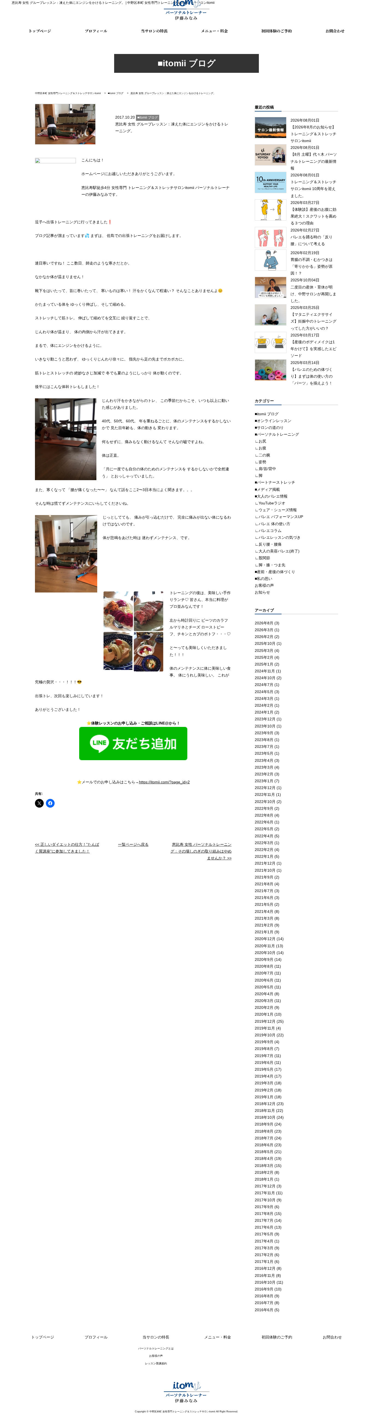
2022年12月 (265, 788)
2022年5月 (264, 829)
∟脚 (258, 475)
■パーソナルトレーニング (277, 434)
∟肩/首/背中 (265, 469)
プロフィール (96, 31)
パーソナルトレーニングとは (156, 1348)
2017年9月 (264, 1207)
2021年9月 (264, 877)
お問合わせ (335, 31)
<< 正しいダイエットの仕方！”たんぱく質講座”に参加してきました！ (67, 847)
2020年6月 (264, 980)
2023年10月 (265, 726)
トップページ (39, 31)
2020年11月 (265, 946)
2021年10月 (265, 870)
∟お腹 (260, 448)
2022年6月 (264, 822)
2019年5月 (264, 1069)
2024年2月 (264, 705)
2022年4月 (264, 836)
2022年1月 (264, 856)
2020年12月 (265, 939)
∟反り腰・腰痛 (268, 544)
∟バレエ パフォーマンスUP (279, 517)
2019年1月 (264, 1097)
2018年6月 (264, 1145)
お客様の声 (264, 585)
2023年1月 (264, 781)
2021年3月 (264, 918)
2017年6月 (264, 1227)
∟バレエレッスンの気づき (278, 537)
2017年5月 (264, 1234)
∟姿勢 (260, 462)
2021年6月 (264, 897)
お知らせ (262, 592)
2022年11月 (265, 794)
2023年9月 (264, 733)
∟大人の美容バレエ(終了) (277, 551)
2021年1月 (264, 932)
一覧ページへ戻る (133, 844)
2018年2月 (264, 1172)
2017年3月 (264, 1248)
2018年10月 (265, 1117)
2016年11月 (265, 1275)
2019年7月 (264, 1056)
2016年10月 (265, 1282)
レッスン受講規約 (156, 1363)
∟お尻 (260, 441)
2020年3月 (264, 1000)
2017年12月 (265, 1186)
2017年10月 (265, 1200)
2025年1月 (264, 664)
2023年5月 (264, 753)
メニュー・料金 (214, 31)
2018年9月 (264, 1124)
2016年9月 (264, 1289)
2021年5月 (264, 904)
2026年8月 (264, 623)
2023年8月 (264, 740)
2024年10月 (265, 678)
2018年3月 (264, 1165)
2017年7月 (264, 1220)
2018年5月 (264, 1152)
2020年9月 (264, 959)
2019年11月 (265, 1028)
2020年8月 (264, 966)
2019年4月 (264, 1076)
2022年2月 (264, 849)
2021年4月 (264, 911)
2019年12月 (265, 1021)
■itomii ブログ (267, 414)
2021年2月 (264, 925)
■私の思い (263, 578)
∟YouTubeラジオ (270, 503)
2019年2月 (264, 1090)
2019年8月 (264, 1048)
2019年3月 (264, 1083)
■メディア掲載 (267, 489)
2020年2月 (264, 1007)
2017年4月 (264, 1241)
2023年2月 (264, 774)
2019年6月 (264, 1062)
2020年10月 (265, 952)
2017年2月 (264, 1255)
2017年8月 (264, 1213)
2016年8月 (264, 1296)
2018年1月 (264, 1179)
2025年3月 (264, 650)
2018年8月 (264, 1131)
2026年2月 (264, 636)
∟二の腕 (262, 455)
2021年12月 (265, 863)
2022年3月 (264, 843)
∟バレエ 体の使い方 (272, 524)
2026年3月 (264, 630)
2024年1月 (264, 712)
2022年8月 (264, 815)
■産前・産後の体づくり (275, 572)
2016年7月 (264, 1303)
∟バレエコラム (268, 530)
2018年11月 (265, 1110)
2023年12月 (265, 719)
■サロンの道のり (269, 427)
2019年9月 (264, 1042)
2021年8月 (264, 884)
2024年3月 (264, 698)
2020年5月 (264, 987)
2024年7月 (264, 684)
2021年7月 (264, 891)
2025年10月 (265, 643)
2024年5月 (264, 692)
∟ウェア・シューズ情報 (276, 510)
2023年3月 (264, 767)
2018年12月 (265, 1104)
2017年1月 (264, 1261)
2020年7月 (264, 973)
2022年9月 (264, 808)
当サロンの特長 (154, 31)
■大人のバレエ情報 (271, 496)
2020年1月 (264, 1014)
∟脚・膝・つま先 (270, 565)
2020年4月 (264, 994)
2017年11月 (265, 1193)
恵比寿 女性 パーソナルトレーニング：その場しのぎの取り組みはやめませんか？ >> (201, 851)
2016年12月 (265, 1268)
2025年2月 (264, 657)
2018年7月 (264, 1138)
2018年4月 (264, 1158)
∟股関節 (262, 558)
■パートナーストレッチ (275, 482)
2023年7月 (264, 746)
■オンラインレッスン (273, 421)
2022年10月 (265, 801)
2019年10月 (265, 1035)
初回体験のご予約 (276, 31)
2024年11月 (265, 671)
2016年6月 (264, 1310)
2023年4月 (264, 760)
